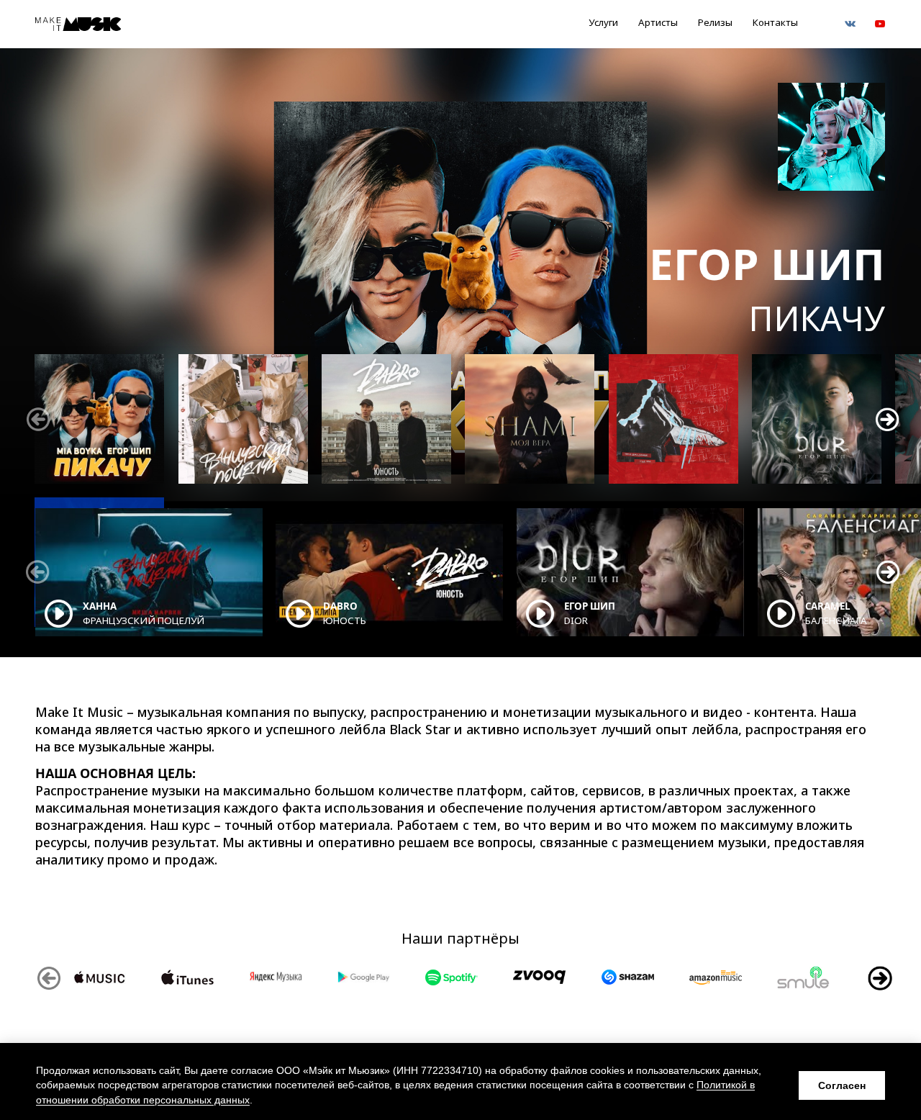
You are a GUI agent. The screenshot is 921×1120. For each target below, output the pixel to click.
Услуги (603, 22)
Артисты (658, 22)
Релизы (715, 22)
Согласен (842, 1085)
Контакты (775, 22)
